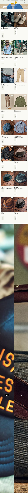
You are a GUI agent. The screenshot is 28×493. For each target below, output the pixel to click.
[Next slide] (13, 19)
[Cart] (26, 3)
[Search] (4, 3)
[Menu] (2, 3)
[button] (23, 10)
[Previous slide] (2, 19)
